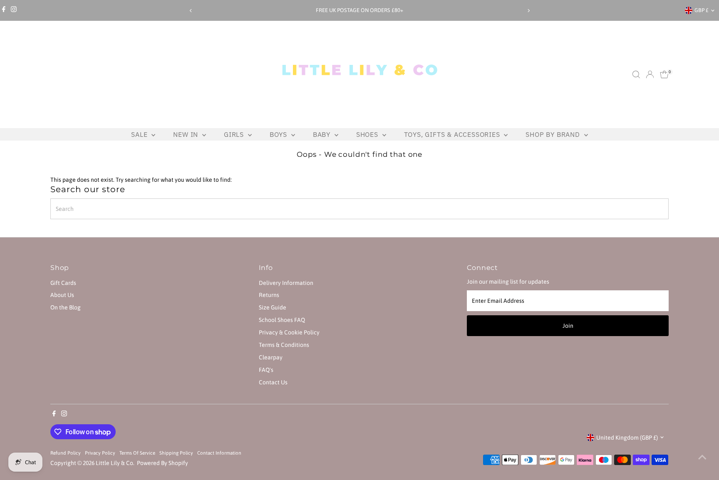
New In (186, 134)
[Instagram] (14, 10)
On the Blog (65, 307)
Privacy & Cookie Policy (289, 332)
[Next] (528, 10)
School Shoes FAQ (282, 320)
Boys (279, 134)
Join (568, 325)
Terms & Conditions (284, 344)
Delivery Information (286, 283)
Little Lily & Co (114, 463)
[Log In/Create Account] (650, 74)
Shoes (368, 134)
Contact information (219, 452)
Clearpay (271, 357)
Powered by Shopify (162, 463)
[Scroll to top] (702, 457)
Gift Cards (63, 283)
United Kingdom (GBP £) (627, 437)
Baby (322, 134)
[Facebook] (3, 10)
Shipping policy (176, 452)
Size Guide (272, 307)
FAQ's (266, 369)
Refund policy (65, 452)
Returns (269, 295)
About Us (62, 295)
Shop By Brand (554, 134)
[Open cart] (664, 74)
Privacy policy (100, 452)
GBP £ (701, 10)
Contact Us (273, 382)
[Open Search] (636, 74)
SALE (140, 134)
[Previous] (190, 10)
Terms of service (137, 452)
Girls (235, 134)
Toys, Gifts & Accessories (453, 134)
